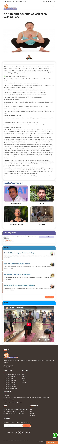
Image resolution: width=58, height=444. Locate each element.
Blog (31, 411)
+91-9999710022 (8, 1)
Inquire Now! (52, 442)
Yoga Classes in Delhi (9, 378)
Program (24, 376)
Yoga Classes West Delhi (10, 386)
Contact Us (32, 415)
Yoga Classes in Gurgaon (10, 376)
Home (23, 374)
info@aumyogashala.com (20, 1)
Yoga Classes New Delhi (10, 382)
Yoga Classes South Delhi (10, 380)
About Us (32, 413)
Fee (31, 409)
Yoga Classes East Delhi (10, 384)
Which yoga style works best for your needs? (14, 411)
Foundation (24, 382)
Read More (8, 366)
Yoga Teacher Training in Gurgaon (12, 374)
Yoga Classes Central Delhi (11, 388)
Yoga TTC (24, 380)
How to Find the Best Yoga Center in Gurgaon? (14, 413)
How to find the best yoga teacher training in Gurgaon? (16, 409)
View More (49, 297)
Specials (24, 378)
